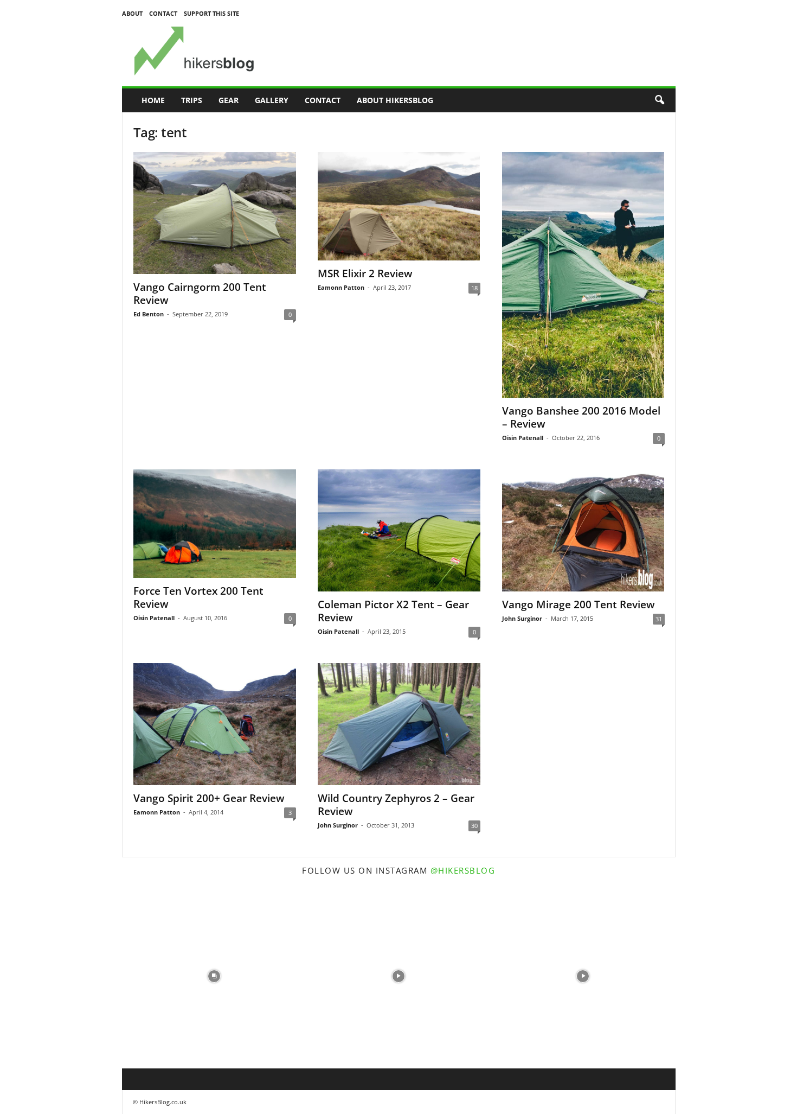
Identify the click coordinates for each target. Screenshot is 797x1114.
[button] (659, 100)
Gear (228, 100)
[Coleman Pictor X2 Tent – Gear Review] (399, 530)
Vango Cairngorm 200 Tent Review (199, 293)
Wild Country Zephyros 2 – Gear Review (396, 804)
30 (474, 826)
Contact (163, 13)
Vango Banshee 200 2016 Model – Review (581, 417)
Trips (191, 100)
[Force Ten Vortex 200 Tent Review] (214, 523)
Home (153, 100)
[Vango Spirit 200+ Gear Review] (214, 724)
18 (474, 288)
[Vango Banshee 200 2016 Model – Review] (583, 275)
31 (658, 619)
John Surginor (522, 618)
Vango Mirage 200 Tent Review (578, 604)
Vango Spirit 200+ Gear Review (209, 798)
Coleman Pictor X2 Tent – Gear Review (393, 611)
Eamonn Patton (341, 287)
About (132, 13)
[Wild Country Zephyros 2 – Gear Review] (399, 724)
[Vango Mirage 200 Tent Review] (583, 530)
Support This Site (211, 13)
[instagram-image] (214, 976)
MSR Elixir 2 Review (365, 273)
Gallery (271, 100)
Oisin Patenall (522, 438)
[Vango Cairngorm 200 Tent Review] (214, 213)
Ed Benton (148, 314)
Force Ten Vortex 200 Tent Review (198, 597)
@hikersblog (463, 870)
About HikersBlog (395, 100)
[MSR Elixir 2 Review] (399, 206)
